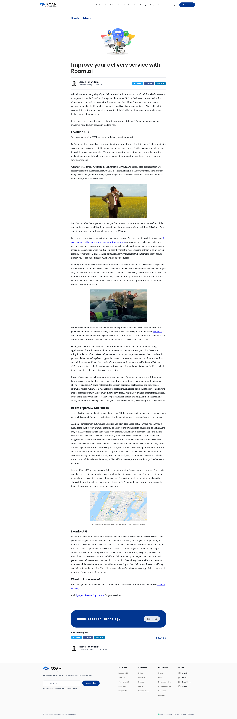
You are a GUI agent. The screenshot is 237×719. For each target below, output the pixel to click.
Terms (176, 714)
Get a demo (187, 5)
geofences (157, 332)
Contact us (152, 619)
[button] (101, 5)
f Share (149, 83)
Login (174, 5)
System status (166, 714)
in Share (160, 83)
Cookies (191, 714)
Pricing (143, 5)
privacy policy (72, 688)
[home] (48, 5)
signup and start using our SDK (89, 595)
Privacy (183, 714)
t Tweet (137, 83)
